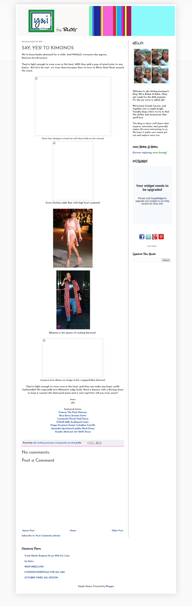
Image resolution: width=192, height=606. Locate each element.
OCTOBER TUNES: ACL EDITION (41, 578)
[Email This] (88, 442)
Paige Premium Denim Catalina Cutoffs (73, 425)
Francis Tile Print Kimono (73, 412)
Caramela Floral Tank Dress (72, 419)
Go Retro (29, 561)
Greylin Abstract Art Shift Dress (73, 432)
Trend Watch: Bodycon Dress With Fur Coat (46, 556)
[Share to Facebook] (97, 442)
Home (73, 531)
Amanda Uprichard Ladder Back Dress (72, 428)
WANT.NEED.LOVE (34, 567)
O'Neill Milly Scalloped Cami (72, 422)
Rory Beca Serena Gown (72, 415)
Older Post (117, 531)
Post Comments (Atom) (48, 536)
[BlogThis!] (91, 442)
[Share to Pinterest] (100, 442)
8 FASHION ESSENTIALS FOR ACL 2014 (44, 572)
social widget (151, 246)
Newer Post (28, 531)
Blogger (110, 586)
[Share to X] (94, 442)
